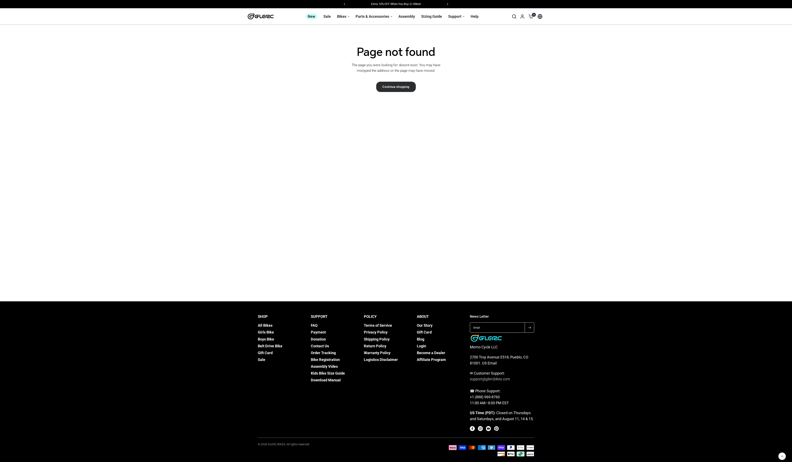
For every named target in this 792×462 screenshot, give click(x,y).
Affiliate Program (431, 360)
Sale (327, 16)
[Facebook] (472, 428)
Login (421, 346)
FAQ (314, 325)
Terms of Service (378, 325)
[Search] (514, 16)
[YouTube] (488, 428)
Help (474, 16)
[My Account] (522, 16)
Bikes (341, 16)
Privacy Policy (376, 332)
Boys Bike (266, 339)
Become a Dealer (431, 353)
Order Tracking (323, 353)
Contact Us (320, 346)
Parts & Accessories (372, 16)
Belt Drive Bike (270, 346)
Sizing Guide (431, 16)
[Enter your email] (529, 327)
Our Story (425, 325)
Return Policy (375, 346)
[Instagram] (480, 428)
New (311, 16)
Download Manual (326, 380)
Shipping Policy (377, 339)
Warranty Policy (377, 353)
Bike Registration (325, 360)
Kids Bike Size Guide (328, 373)
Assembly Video (324, 366)
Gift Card (265, 353)
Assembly (406, 16)
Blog (420, 339)
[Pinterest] (496, 428)
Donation (318, 339)
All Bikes (265, 325)
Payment (318, 332)
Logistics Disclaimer (381, 360)
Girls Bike (266, 332)
